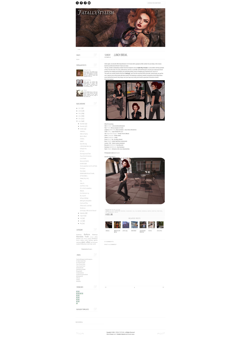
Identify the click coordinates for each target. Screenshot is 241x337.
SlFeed (78, 278)
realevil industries (81, 244)
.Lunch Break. (83, 158)
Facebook (81, 2)
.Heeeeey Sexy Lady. (84, 178)
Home (77, 59)
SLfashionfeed (80, 273)
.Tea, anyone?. (83, 195)
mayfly (149, 211)
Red (113, 209)
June (81, 221)
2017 (79, 108)
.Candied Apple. (83, 163)
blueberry (94, 238)
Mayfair (118, 153)
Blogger (90, 249)
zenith (94, 244)
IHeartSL (78, 281)
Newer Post (105, 287)
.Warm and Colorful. (84, 161)
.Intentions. (82, 131)
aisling (96, 236)
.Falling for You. (83, 148)
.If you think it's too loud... (86, 156)
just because (94, 242)
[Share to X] (110, 214)
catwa (82, 240)
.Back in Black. (83, 136)
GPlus (85, 2)
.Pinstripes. (82, 168)
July (81, 218)
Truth (108, 128)
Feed (77, 2)
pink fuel (159, 211)
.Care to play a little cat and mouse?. (88, 210)
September (82, 213)
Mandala (144, 211)
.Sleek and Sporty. (84, 134)
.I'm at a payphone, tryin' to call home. (88, 166)
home (79, 49)
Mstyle (109, 149)
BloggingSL (79, 271)
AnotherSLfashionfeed (82, 274)
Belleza (87, 234)
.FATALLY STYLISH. (120, 332)
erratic (86, 240)
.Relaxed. (82, 191)
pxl (106, 212)
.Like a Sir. (82, 183)
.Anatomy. (82, 138)
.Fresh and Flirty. (84, 203)
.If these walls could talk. (86, 205)
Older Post (163, 287)
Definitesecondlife (80, 269)
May (81, 223)
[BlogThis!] (108, 214)
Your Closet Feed (80, 266)
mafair (139, 211)
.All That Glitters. (84, 176)
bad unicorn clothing (86, 238)
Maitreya (94, 234)
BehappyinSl (79, 276)
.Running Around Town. (85, 153)
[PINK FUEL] (112, 129)
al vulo (112, 211)
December (82, 124)
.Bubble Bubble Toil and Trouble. (87, 173)
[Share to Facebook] (112, 214)
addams (91, 236)
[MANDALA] (112, 145)
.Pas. (81, 181)
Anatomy (79, 234)
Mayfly (109, 141)
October (82, 129)
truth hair (89, 244)
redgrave (111, 212)
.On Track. (82, 151)
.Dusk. (85, 90)
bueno (78, 240)
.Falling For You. (87, 70)
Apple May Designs (112, 133)
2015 (79, 113)
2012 (79, 121)
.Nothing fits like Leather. (86, 200)
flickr (89, 2)
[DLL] (109, 139)
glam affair (85, 242)
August (82, 215)
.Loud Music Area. (84, 186)
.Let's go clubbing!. (84, 198)
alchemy (78, 238)
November (82, 126)
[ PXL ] (109, 131)
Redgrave (110, 137)
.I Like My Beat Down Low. (85, 146)
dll (134, 211)
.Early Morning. (83, 143)
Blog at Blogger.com (111, 334)
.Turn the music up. (84, 193)
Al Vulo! (109, 126)
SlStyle (78, 279)
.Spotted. (82, 141)
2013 (79, 118)
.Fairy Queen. (83, 171)
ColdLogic (110, 135)
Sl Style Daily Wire (81, 261)
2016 (79, 111)
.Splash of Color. (87, 80)
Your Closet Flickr (80, 264)
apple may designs (120, 211)
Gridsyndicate (79, 267)
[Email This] (106, 214)
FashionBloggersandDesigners (84, 259)
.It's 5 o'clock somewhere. (86, 188)
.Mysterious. (83, 208)
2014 (79, 116)
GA (136, 211)
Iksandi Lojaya (131, 334)
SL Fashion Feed (80, 262)
